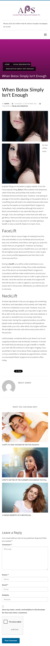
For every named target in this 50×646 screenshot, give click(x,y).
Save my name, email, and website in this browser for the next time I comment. (23, 611)
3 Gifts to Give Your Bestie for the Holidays (20, 445)
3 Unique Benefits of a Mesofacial (16, 515)
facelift (11, 264)
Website (5, 595)
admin (6, 103)
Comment (7, 544)
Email (5, 585)
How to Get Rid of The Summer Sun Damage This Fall (24, 480)
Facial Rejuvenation (20, 106)
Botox (20, 189)
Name (5, 575)
